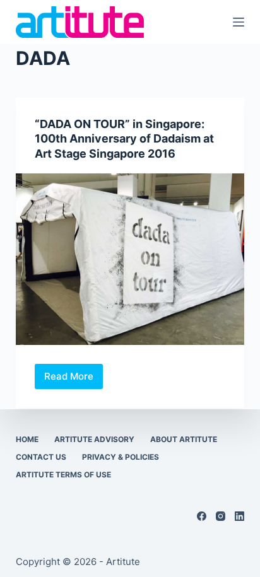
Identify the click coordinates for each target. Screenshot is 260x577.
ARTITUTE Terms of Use (63, 474)
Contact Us (41, 457)
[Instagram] (220, 516)
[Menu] (238, 22)
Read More (73, 379)
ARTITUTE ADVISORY (94, 439)
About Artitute (183, 439)
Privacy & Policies (120, 457)
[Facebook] (201, 516)
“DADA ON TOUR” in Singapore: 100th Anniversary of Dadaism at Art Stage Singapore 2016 (124, 138)
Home (27, 439)
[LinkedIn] (239, 516)
